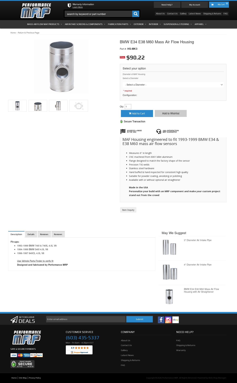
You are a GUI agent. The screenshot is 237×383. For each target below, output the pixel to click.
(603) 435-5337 (82, 337)
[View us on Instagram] (168, 319)
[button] (102, 14)
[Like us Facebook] (161, 319)
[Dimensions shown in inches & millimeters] (79, 105)
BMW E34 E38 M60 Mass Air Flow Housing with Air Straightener (201, 290)
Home (13, 32)
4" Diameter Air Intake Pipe (198, 264)
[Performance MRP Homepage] (35, 6)
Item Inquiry (128, 209)
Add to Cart (138, 113)
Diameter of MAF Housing (134, 74)
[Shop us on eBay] (175, 319)
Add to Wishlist (170, 113)
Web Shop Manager (217, 378)
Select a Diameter (130, 78)
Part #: (123, 49)
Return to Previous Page (28, 32)
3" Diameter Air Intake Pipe (198, 240)
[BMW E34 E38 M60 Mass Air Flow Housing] (61, 64)
